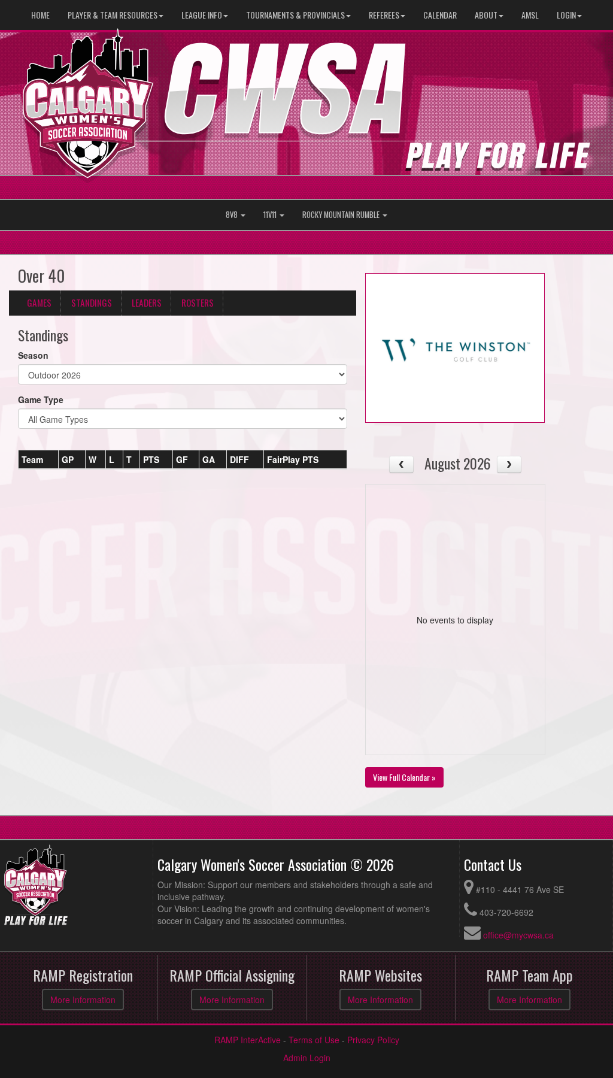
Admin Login (306, 1058)
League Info (201, 14)
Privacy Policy (373, 1040)
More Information (83, 1000)
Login (566, 14)
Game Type (40, 399)
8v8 (232, 214)
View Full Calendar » (404, 777)
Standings (91, 302)
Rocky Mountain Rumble (341, 214)
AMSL (530, 14)
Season (33, 355)
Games (39, 302)
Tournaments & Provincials (295, 14)
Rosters (197, 302)
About (486, 14)
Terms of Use (314, 1040)
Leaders (147, 302)
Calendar (440, 14)
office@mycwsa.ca (518, 935)
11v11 (270, 214)
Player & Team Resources (112, 14)
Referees (384, 14)
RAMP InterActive (247, 1040)
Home (40, 14)
